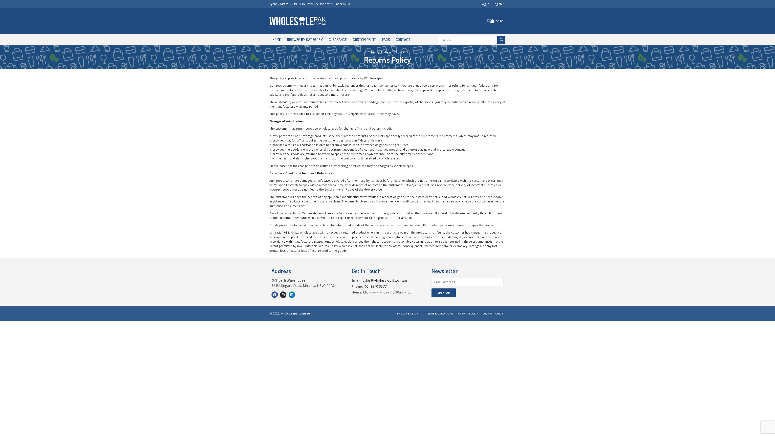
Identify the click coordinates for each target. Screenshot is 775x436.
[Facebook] (274, 294)
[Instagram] (283, 294)
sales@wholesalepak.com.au (384, 280)
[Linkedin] (292, 294)
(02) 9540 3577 (375, 286)
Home (375, 52)
